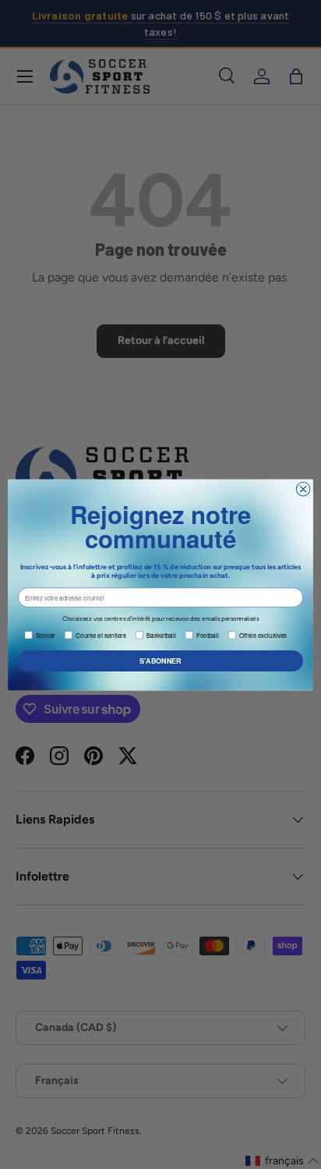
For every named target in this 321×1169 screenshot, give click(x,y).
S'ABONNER (160, 660)
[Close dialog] (303, 489)
